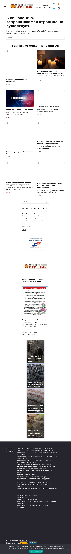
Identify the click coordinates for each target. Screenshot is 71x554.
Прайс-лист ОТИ (23, 503)
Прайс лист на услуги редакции (28, 499)
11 (26, 216)
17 (22, 218)
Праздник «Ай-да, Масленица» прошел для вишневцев (50, 142)
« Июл (24, 230)
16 (46, 216)
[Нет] (69, 549)
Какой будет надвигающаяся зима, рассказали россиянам (18, 184)
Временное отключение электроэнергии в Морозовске (50, 72)
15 (42, 216)
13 (34, 216)
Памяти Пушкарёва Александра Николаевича (19, 153)
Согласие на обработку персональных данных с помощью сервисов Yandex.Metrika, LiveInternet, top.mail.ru (34, 484)
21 (38, 218)
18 (26, 218)
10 (22, 216)
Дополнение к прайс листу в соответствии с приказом (36, 501)
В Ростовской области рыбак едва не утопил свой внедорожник (49, 185)
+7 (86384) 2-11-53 (43, 5)
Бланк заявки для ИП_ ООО (27, 495)
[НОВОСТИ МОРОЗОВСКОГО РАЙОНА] (35, 316)
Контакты (9, 449)
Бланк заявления (23, 497)
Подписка (9, 451)
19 (30, 218)
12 (30, 216)
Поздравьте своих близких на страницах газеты (34, 321)
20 (35, 218)
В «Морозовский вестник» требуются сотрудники (32, 280)
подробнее (43, 546)
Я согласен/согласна (36, 551)
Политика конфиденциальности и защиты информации (37, 488)
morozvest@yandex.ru (43, 7)
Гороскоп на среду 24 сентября (19, 110)
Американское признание (48, 107)
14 (38, 216)
